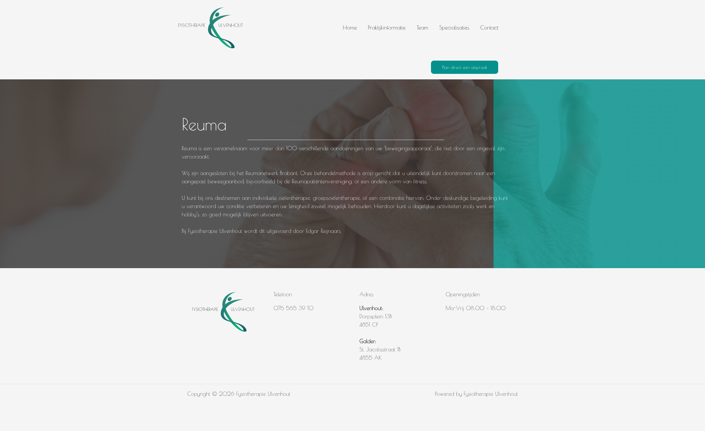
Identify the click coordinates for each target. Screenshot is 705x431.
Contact (489, 27)
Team (422, 27)
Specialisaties (454, 27)
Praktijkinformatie (387, 27)
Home (350, 27)
